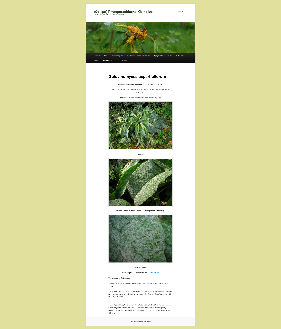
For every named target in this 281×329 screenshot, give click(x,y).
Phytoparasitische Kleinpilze (163, 56)
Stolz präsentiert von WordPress (140, 321)
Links (116, 60)
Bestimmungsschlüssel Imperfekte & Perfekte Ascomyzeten (131, 56)
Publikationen (107, 60)
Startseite (98, 56)
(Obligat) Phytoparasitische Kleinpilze (123, 11)
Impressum (125, 60)
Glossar (97, 60)
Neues (106, 56)
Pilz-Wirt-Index (179, 56)
